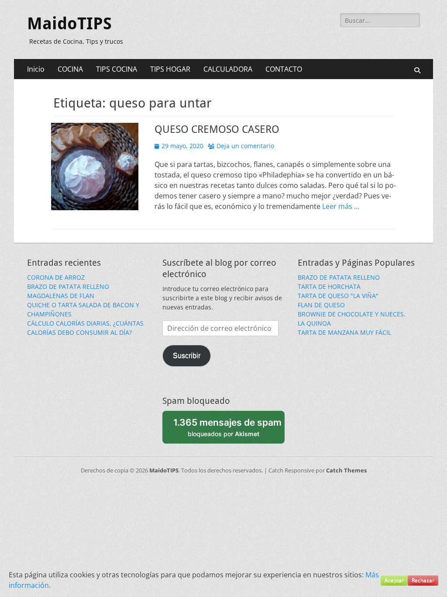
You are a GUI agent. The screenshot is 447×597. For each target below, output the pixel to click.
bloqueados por (227, 427)
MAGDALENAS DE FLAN (60, 296)
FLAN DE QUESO (321, 305)
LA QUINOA (314, 323)
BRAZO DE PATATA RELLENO (68, 286)
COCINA (70, 69)
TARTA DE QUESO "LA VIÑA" (338, 296)
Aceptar (394, 580)
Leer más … (340, 206)
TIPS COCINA (116, 69)
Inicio (36, 69)
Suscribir (186, 355)
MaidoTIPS (69, 23)
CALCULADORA (227, 69)
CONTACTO (283, 69)
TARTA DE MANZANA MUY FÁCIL (344, 332)
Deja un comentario (245, 146)
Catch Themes (346, 470)
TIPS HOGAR (170, 69)
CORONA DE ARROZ (56, 277)
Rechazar (423, 580)
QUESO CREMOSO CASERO (217, 129)
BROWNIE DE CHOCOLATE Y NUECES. (352, 314)
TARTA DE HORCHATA (329, 286)
